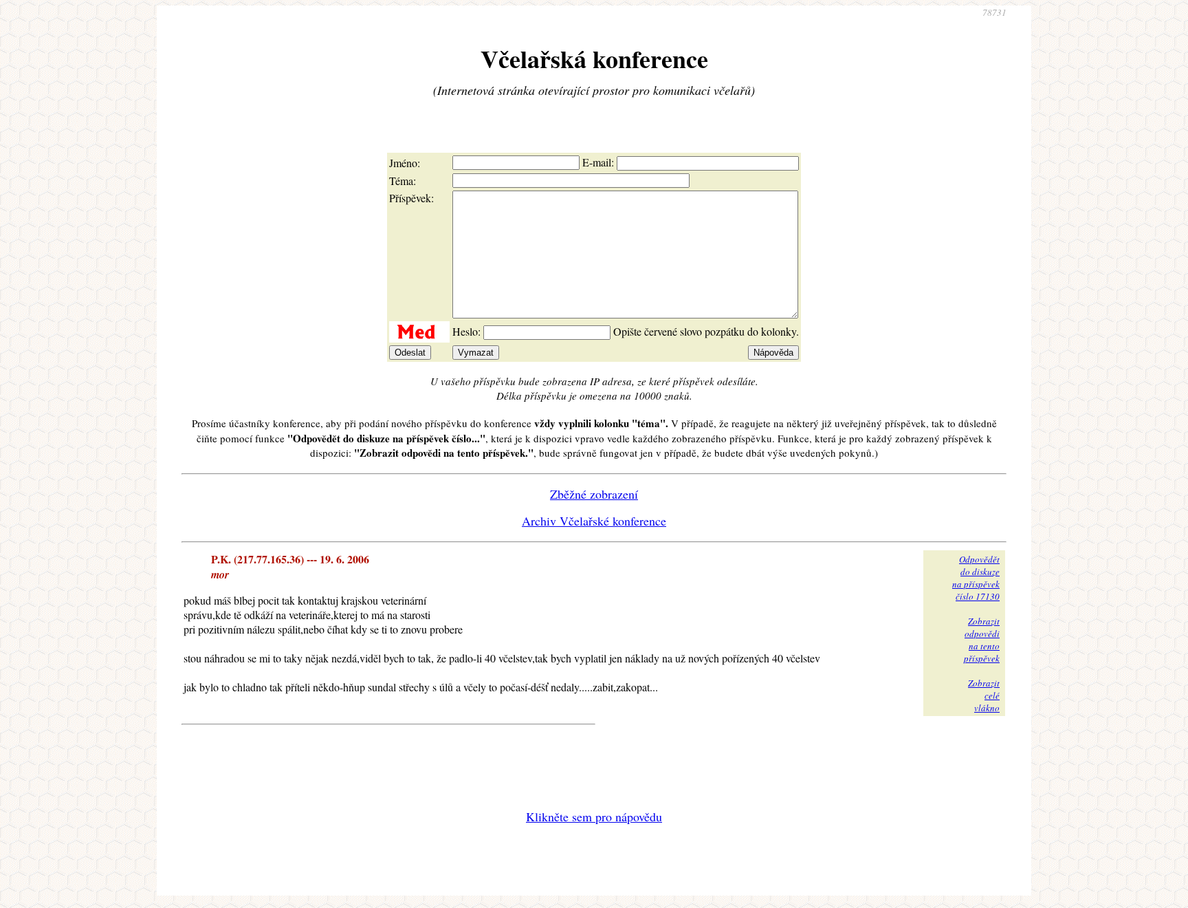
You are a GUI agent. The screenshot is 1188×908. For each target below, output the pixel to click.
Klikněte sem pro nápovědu (594, 816)
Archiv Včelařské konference (594, 520)
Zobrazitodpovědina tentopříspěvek (982, 639)
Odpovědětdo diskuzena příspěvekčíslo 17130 (976, 578)
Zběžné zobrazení (594, 494)
